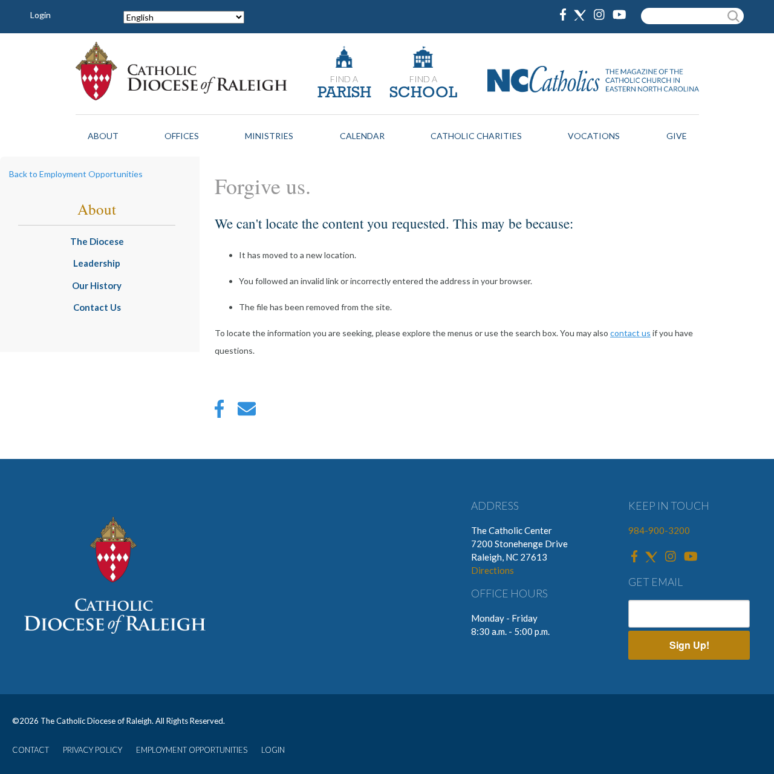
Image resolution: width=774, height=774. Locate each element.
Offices (181, 136)
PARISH (344, 93)
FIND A (344, 79)
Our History (97, 285)
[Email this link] (247, 412)
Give (676, 136)
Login (40, 15)
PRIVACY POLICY (92, 750)
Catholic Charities (476, 136)
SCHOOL (423, 93)
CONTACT (30, 750)
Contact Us (97, 307)
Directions (492, 570)
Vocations (594, 136)
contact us (630, 333)
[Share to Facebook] (219, 412)
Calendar (362, 136)
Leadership (96, 263)
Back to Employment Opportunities (76, 174)
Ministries (269, 136)
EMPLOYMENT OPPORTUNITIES (191, 750)
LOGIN (273, 750)
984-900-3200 (659, 530)
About (103, 136)
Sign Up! (689, 645)
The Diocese (97, 241)
